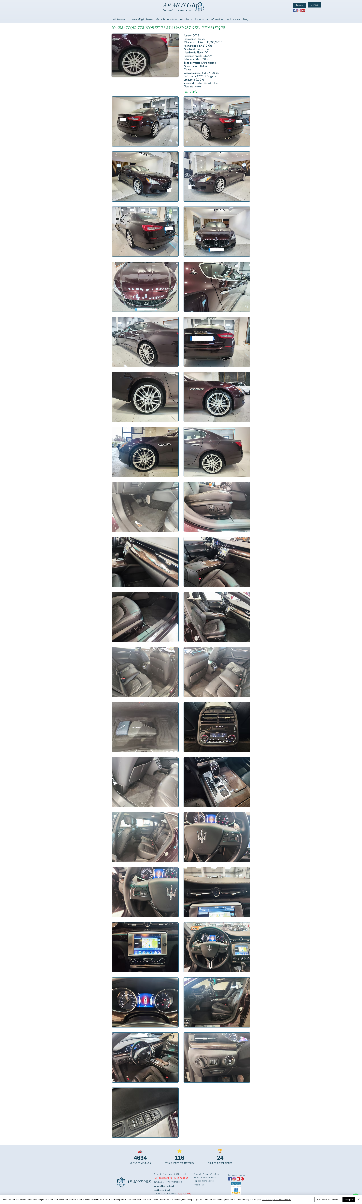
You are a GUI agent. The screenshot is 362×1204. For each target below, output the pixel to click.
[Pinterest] (242, 1179)
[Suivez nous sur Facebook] (295, 10)
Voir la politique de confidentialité (276, 1199)
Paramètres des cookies (327, 1199)
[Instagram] (299, 10)
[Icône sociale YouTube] (303, 10)
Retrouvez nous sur (236, 1174)
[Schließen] (358, 1199)
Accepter (349, 1199)
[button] (175, 73)
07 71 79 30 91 (181, 1178)
